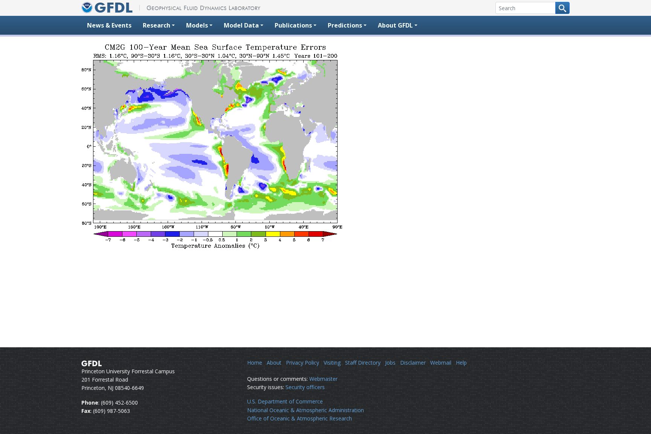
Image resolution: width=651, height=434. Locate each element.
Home (254, 362)
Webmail (440, 362)
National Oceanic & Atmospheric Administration (305, 410)
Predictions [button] (345, 25)
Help (461, 362)
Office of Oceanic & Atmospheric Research (299, 418)
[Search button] (562, 8)
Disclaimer (413, 362)
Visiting (332, 362)
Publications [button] (293, 25)
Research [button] (156, 25)
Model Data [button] (241, 25)
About (274, 362)
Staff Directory (363, 362)
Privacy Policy (302, 362)
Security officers (305, 387)
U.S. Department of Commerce (285, 401)
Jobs (390, 362)
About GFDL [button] (395, 25)
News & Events (109, 25)
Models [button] (197, 25)
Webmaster (323, 378)
